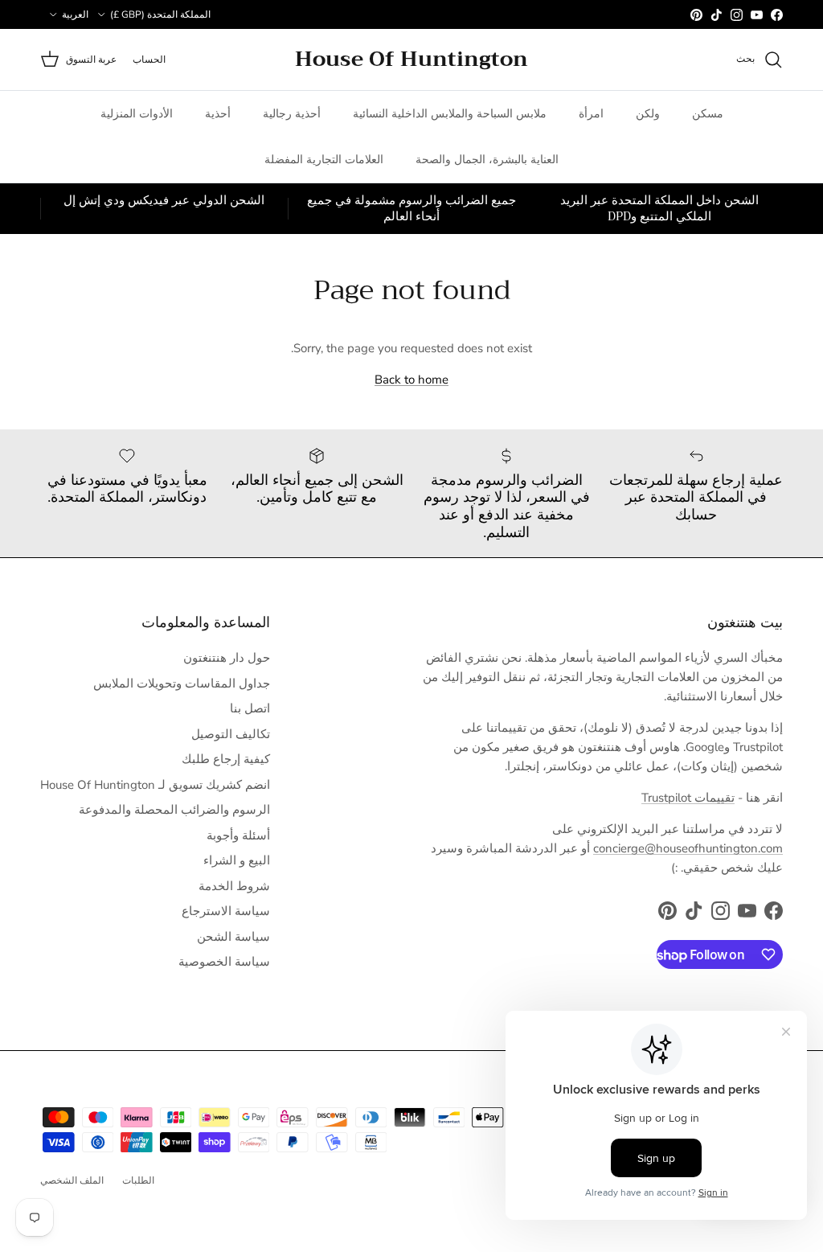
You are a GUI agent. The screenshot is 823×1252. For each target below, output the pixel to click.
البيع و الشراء (236, 860)
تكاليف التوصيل (230, 734)
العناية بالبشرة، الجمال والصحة (487, 159)
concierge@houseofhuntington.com (688, 848)
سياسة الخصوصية (224, 962)
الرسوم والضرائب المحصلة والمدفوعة (174, 810)
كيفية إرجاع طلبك (226, 759)
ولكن (648, 113)
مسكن (707, 113)
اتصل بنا (250, 708)
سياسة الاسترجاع (226, 911)
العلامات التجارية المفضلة (323, 159)
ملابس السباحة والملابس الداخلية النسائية (450, 113)
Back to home (411, 379)
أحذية (218, 113)
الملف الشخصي (72, 1180)
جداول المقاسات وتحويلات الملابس (181, 683)
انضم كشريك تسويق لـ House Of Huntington (155, 785)
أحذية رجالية (292, 113)
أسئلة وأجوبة (238, 835)
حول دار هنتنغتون (226, 658)
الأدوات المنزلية (136, 113)
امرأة (591, 113)
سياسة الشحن (233, 937)
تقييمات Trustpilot (688, 798)
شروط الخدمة (234, 886)
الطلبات (138, 1180)
